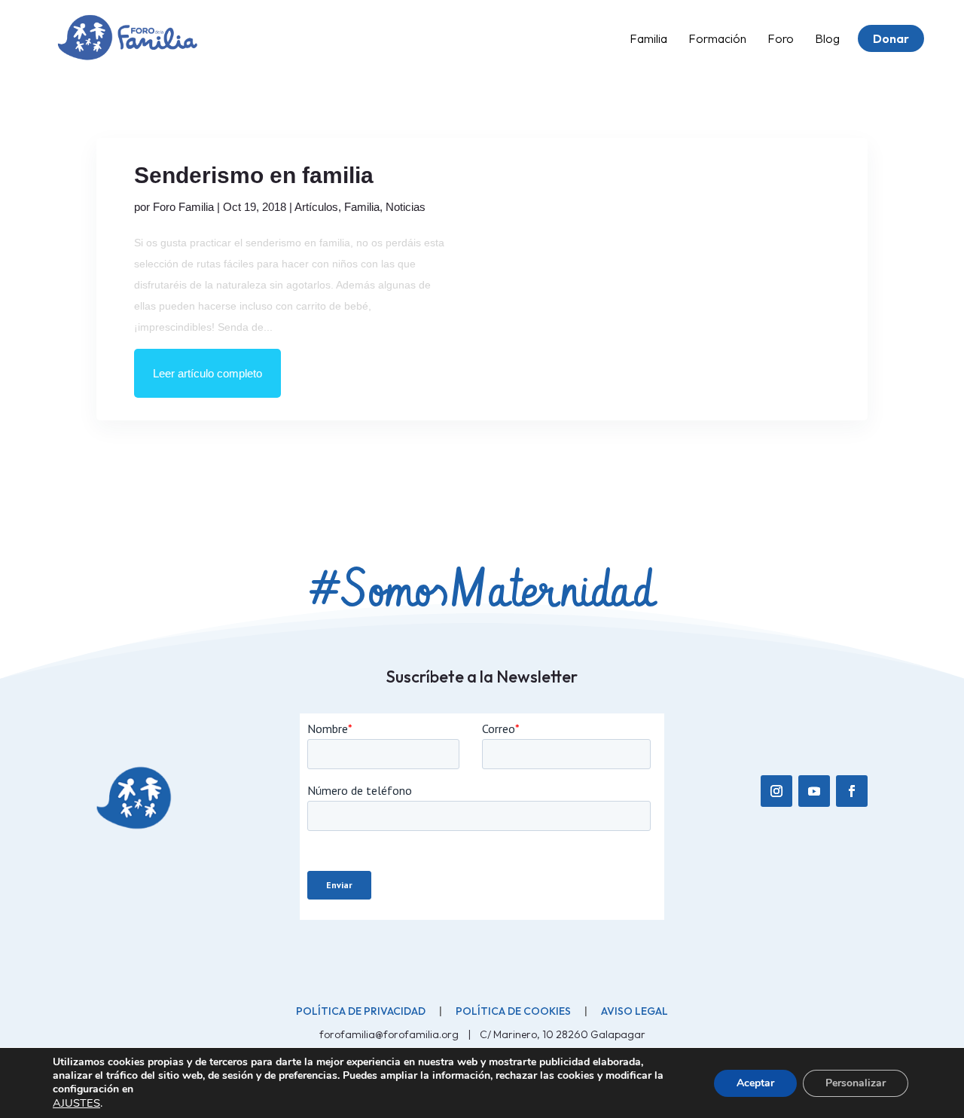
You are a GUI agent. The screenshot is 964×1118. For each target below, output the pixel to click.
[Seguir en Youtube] (814, 791)
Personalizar (855, 1083)
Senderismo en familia (254, 175)
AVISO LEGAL (634, 1011)
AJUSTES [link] (76, 1102)
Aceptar (755, 1083)
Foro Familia (183, 206)
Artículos (316, 206)
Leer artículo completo (207, 373)
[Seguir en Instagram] (776, 791)
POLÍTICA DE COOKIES (513, 1011)
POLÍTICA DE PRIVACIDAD (361, 1011)
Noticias (406, 206)
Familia (362, 206)
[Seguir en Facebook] (852, 791)
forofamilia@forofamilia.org (390, 1034)
